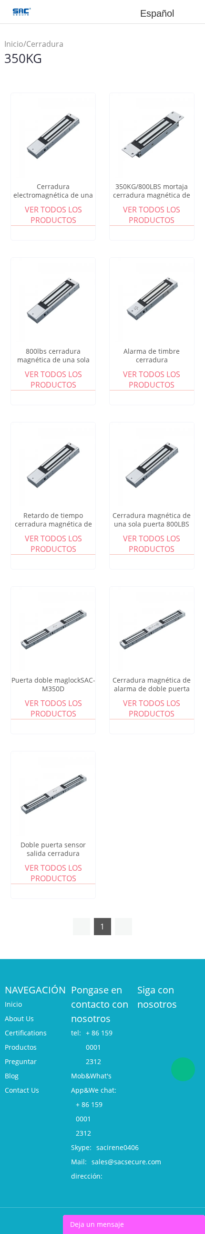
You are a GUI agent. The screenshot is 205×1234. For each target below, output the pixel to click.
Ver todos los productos (53, 214)
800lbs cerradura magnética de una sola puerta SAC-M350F (53, 360)
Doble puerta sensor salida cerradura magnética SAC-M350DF (53, 853)
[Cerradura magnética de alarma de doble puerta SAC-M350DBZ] (152, 629)
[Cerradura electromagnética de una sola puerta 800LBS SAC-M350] (53, 135)
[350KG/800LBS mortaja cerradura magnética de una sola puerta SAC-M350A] (152, 135)
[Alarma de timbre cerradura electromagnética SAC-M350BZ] (152, 300)
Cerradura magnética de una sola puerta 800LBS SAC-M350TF (152, 524)
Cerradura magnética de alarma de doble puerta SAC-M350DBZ (152, 689)
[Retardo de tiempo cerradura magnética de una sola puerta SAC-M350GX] (53, 464)
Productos (21, 1047)
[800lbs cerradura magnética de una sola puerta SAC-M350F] (53, 300)
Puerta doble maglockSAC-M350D (53, 684)
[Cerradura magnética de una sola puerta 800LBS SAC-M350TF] (152, 464)
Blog (12, 1075)
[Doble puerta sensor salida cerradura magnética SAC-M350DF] (53, 793)
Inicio (13, 44)
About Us (19, 1018)
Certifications (26, 1032)
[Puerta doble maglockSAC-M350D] (53, 629)
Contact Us (22, 1090)
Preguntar (21, 1061)
